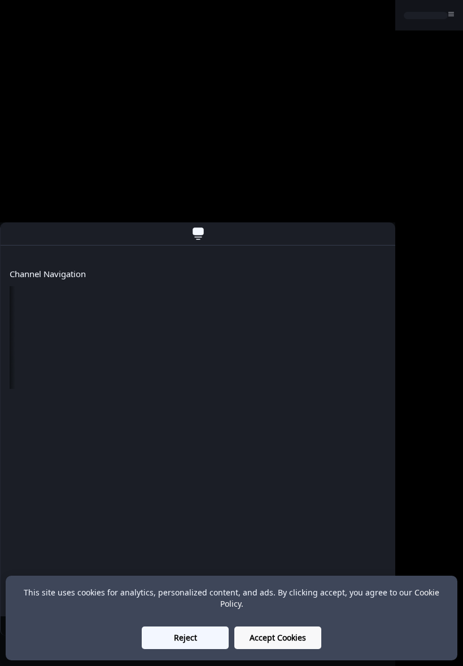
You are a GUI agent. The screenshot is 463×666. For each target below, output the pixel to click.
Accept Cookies (278, 637)
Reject (185, 637)
